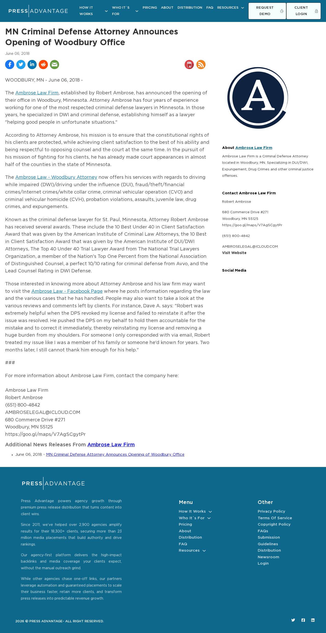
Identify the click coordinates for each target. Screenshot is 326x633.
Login (263, 563)
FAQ (209, 7)
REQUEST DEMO (265, 11)
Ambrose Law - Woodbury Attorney (56, 177)
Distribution (190, 7)
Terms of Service (275, 518)
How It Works (86, 11)
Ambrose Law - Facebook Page (67, 291)
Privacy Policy (271, 511)
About (167, 7)
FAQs (263, 531)
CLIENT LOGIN (301, 11)
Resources (227, 7)
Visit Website (234, 253)
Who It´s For (120, 11)
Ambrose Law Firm (37, 93)
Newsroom (268, 557)
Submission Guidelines (269, 541)
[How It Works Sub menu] (106, 11)
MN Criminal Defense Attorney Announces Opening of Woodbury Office (115, 454)
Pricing (150, 7)
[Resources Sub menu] (242, 7)
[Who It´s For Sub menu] (137, 11)
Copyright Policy (274, 524)
